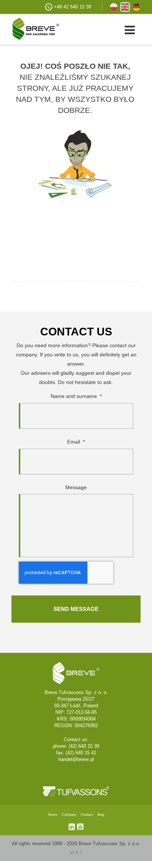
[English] (125, 7)
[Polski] (114, 7)
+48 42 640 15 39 (72, 7)
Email (76, 442)
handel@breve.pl (76, 759)
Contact (87, 814)
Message (76, 487)
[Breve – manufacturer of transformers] (29, 28)
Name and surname (76, 396)
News (52, 814)
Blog (100, 814)
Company (69, 814)
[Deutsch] (136, 7)
